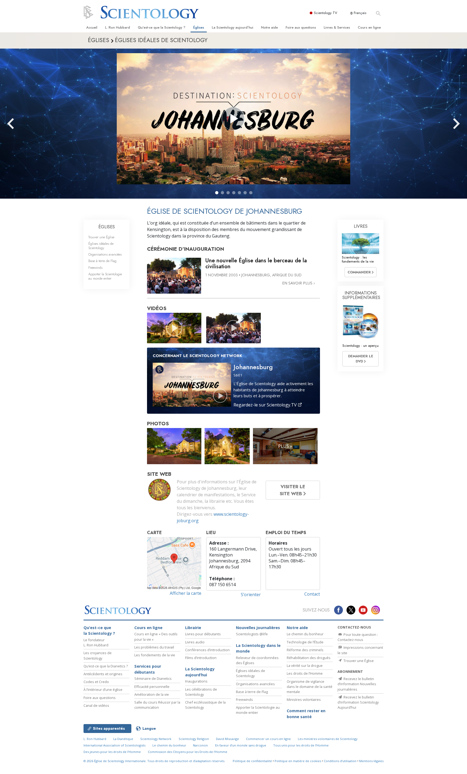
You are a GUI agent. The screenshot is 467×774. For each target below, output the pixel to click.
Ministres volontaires (304, 699)
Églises (198, 27)
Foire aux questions (301, 27)
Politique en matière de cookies (298, 761)
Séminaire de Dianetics (153, 678)
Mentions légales (371, 761)
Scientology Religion (194, 739)
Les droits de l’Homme (305, 673)
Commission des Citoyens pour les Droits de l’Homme (187, 752)
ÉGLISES (106, 227)
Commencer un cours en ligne (268, 739)
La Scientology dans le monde (258, 648)
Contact (312, 594)
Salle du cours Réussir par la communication (157, 705)
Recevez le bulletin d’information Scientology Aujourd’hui (358, 702)
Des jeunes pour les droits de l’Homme (112, 752)
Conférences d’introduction (207, 649)
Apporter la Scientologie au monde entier (105, 276)
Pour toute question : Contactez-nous (358, 637)
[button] (216, 192)
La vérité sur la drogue (305, 665)
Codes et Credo (96, 681)
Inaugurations (196, 681)
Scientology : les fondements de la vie (358, 259)
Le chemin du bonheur (305, 634)
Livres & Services (337, 27)
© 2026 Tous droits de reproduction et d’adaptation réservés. (154, 761)
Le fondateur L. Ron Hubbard (96, 642)
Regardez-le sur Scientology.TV (266, 405)
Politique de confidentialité (252, 761)
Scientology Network (155, 739)
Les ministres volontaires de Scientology (328, 739)
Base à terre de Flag (102, 260)
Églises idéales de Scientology (101, 245)
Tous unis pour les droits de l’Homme (301, 745)
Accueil (91, 27)
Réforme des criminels (305, 649)
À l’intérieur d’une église (103, 689)
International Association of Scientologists (114, 745)
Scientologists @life (252, 634)
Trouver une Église (101, 237)
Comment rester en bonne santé (306, 713)
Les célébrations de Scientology (201, 692)
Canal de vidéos (96, 705)
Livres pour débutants (203, 634)
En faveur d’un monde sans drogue (240, 745)
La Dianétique (123, 739)
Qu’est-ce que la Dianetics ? (106, 666)
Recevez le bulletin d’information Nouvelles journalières (357, 683)
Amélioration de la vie (151, 694)
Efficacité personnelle (151, 686)
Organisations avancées (105, 254)
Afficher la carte (185, 593)
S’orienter (251, 595)
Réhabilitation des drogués (309, 657)
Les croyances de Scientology (98, 655)
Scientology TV (325, 12)
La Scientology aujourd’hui (232, 27)
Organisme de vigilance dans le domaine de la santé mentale (309, 686)
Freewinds (95, 267)
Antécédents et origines (103, 673)
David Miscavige (227, 739)
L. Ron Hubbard (117, 27)
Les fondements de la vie (154, 655)
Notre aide (269, 27)
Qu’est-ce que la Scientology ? (161, 27)
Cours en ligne (369, 27)
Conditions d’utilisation (340, 761)
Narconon (200, 745)
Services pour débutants (147, 669)
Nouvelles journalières (258, 627)
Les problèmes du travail (154, 647)
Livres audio (195, 642)
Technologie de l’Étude (305, 642)
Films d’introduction (200, 657)
